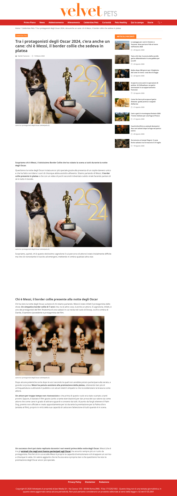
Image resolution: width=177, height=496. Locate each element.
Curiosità (106, 22)
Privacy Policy (74, 482)
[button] (160, 22)
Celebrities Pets (91, 22)
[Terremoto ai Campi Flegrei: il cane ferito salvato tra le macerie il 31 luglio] (122, 143)
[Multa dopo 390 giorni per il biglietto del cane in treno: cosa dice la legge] (122, 73)
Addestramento (56, 22)
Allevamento (74, 22)
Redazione (104, 482)
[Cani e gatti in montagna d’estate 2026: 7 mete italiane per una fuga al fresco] (122, 116)
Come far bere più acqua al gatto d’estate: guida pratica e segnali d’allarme (143, 101)
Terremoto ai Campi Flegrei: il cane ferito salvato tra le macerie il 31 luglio (146, 141)
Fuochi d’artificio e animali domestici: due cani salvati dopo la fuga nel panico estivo (146, 128)
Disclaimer (90, 482)
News (42, 22)
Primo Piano (30, 22)
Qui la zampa (137, 22)
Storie (150, 22)
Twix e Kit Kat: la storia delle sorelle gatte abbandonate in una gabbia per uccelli (145, 58)
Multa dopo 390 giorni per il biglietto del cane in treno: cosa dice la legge (145, 71)
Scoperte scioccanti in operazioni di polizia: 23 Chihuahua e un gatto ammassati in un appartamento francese (144, 86)
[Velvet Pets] (88, 9)
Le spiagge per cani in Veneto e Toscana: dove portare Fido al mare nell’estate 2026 (144, 44)
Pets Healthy (121, 22)
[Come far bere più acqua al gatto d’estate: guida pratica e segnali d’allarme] (122, 102)
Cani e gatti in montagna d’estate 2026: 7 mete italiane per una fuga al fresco (146, 114)
